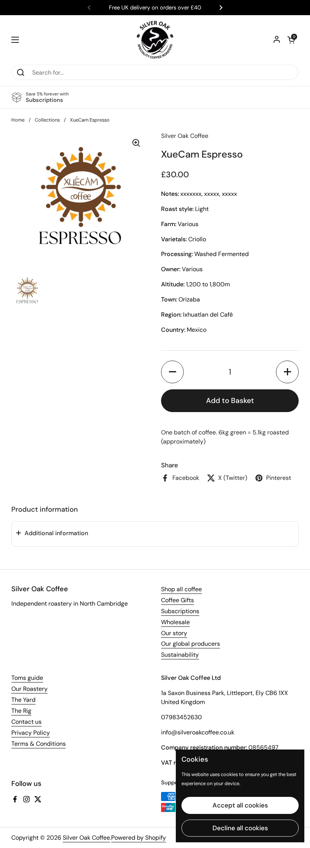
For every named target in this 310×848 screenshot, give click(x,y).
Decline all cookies (240, 828)
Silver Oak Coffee (86, 838)
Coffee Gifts (177, 600)
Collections (47, 120)
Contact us (26, 722)
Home (18, 120)
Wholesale (175, 622)
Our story (174, 633)
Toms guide (27, 678)
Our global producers (190, 644)
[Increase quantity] (287, 372)
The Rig (21, 711)
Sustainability (180, 655)
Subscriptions (180, 611)
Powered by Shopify (138, 838)
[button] (291, 39)
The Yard (23, 700)
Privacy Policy (30, 733)
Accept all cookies (240, 805)
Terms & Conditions (38, 744)
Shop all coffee (181, 589)
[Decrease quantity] (172, 372)
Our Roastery (29, 689)
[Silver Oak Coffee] (155, 40)
